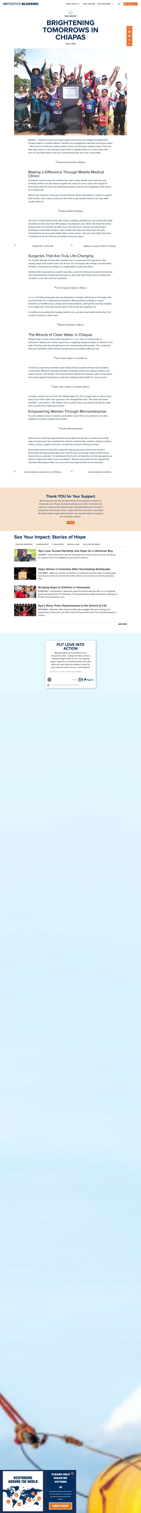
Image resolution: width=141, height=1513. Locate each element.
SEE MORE (122, 624)
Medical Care (73, 544)
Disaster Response (24, 544)
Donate (70, 523)
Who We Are (89, 3)
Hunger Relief (42, 544)
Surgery (31, 297)
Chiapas (75, 339)
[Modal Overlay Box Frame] (38, 1491)
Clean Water (58, 544)
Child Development (91, 544)
